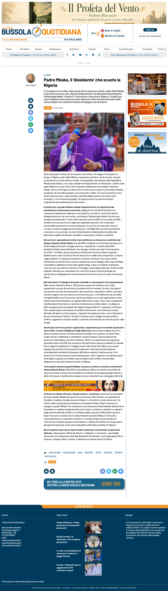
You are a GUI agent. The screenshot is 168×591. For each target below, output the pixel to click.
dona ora (150, 29)
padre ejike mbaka (54, 453)
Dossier (92, 49)
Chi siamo (24, 49)
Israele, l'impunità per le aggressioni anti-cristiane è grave (69, 567)
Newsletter (150, 36)
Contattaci (147, 49)
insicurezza (118, 453)
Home (9, 49)
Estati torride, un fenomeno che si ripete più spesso (68, 539)
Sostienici (74, 49)
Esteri (89, 63)
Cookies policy (19, 581)
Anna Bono (30, 85)
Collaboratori (55, 49)
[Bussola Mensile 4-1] (147, 84)
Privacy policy (7, 581)
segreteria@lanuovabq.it (11, 543)
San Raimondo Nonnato (123, 54)
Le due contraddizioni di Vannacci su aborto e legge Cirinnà (69, 553)
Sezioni (38, 49)
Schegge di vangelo (20, 54)
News (112, 30)
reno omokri (89, 453)
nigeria (80, 453)
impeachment (108, 453)
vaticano (98, 453)
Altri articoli (84, 506)
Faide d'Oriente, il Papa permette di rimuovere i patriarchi (68, 525)
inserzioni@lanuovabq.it (11, 545)
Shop (106, 49)
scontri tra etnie (50, 456)
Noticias (114, 35)
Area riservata (126, 49)
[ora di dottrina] (147, 142)
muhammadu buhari (69, 453)
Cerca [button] (161, 49)
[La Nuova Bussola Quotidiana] (42, 33)
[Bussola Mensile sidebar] (147, 113)
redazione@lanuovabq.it (11, 540)
